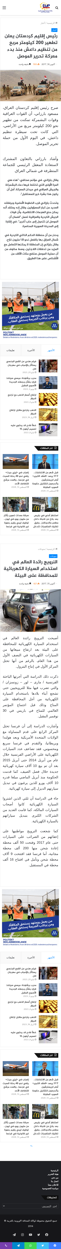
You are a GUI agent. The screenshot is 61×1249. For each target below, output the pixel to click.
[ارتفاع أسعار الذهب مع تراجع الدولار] (48, 399)
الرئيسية (51, 23)
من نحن (54, 1177)
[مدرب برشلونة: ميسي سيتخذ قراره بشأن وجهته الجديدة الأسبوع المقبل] (48, 382)
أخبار (43, 23)
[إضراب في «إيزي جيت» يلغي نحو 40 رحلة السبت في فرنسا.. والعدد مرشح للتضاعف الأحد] (16, 461)
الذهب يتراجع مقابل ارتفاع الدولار (22, 412)
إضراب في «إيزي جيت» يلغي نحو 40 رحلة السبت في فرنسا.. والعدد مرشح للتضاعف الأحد (16, 478)
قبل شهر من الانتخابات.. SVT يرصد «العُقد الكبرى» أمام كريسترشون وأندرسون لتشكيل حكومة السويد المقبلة (45, 480)
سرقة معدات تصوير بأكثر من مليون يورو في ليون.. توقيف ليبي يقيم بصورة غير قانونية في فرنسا (16, 521)
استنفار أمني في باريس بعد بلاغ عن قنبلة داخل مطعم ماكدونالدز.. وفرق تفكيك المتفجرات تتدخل (45, 521)
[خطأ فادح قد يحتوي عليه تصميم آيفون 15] (48, 429)
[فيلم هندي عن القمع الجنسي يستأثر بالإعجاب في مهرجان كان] (48, 366)
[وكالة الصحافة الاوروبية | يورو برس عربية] (45, 7)
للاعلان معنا (53, 1184)
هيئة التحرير (53, 1174)
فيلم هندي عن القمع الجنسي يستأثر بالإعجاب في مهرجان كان (21, 365)
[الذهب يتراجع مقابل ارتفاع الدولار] (48, 414)
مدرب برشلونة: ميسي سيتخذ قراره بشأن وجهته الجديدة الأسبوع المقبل (21, 382)
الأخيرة (31, 350)
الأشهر (51, 350)
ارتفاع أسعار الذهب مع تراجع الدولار (22, 397)
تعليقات (10, 350)
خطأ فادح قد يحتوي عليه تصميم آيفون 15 (23, 427)
